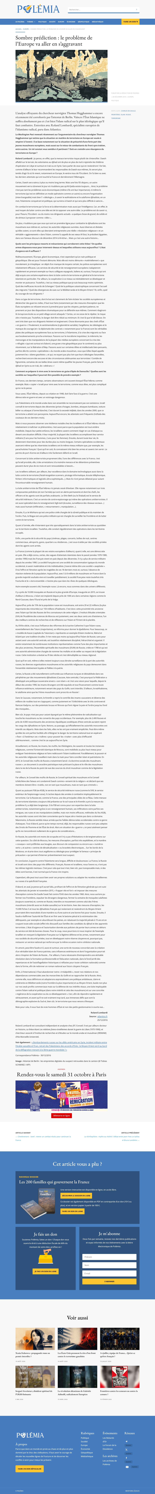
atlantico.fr (102, 1016)
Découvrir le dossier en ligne (76, 1195)
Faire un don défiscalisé (29, 1469)
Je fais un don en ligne (45, 1271)
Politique (42, 22)
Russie (128, 115)
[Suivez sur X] (126, 1450)
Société (52, 22)
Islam (123, 115)
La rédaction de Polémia (129, 93)
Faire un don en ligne (72, 1211)
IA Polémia (20, 22)
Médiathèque (97, 22)
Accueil (19, 29)
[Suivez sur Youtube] (127, 1467)
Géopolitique (83, 22)
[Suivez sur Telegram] (126, 1441)
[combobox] (104, 10)
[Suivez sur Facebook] (126, 1458)
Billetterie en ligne (61, 1115)
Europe (61, 22)
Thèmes (30, 22)
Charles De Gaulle (128, 111)
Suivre (128, 1445)
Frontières (115, 115)
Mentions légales (132, 1491)
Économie (71, 22)
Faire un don (130, 22)
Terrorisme (115, 118)
